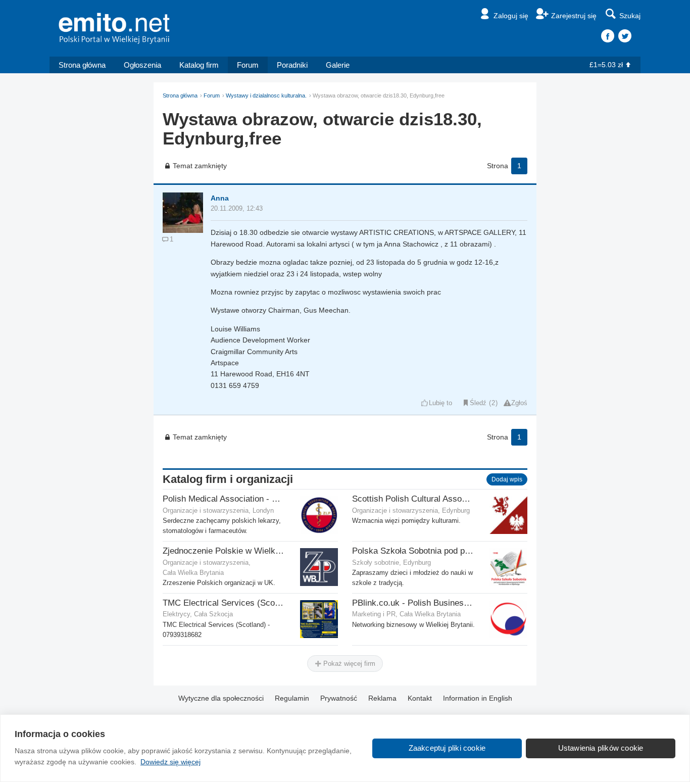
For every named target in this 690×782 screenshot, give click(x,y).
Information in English (477, 698)
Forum (248, 65)
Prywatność (338, 698)
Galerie (338, 65)
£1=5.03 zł (606, 65)
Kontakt (420, 698)
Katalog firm (199, 65)
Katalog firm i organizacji (228, 479)
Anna (220, 198)
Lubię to (440, 403)
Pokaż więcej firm (348, 663)
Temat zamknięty (200, 166)
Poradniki (292, 65)
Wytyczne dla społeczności (221, 698)
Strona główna (82, 65)
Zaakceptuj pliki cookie (447, 748)
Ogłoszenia (142, 65)
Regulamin (292, 698)
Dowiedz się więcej (170, 762)
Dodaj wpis (506, 479)
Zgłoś (519, 403)
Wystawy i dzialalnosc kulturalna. (266, 95)
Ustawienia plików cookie (601, 748)
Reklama (382, 698)
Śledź (478, 403)
